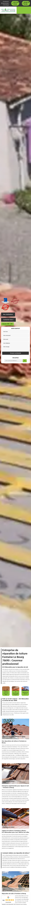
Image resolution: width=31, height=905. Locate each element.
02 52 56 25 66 (16, 3)
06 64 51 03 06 (26, 3)
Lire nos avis (8, 902)
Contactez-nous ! (8, 319)
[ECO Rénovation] (9, 10)
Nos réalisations (8, 314)
